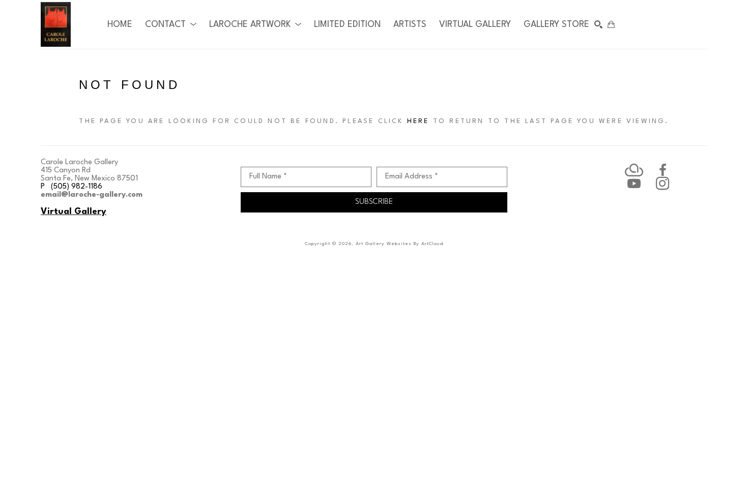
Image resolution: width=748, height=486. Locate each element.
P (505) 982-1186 (71, 187)
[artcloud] (634, 170)
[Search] (598, 24)
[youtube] (634, 183)
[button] (170, 24)
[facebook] (662, 170)
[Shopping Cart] (611, 24)
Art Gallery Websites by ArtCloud (399, 243)
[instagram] (662, 183)
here (418, 121)
